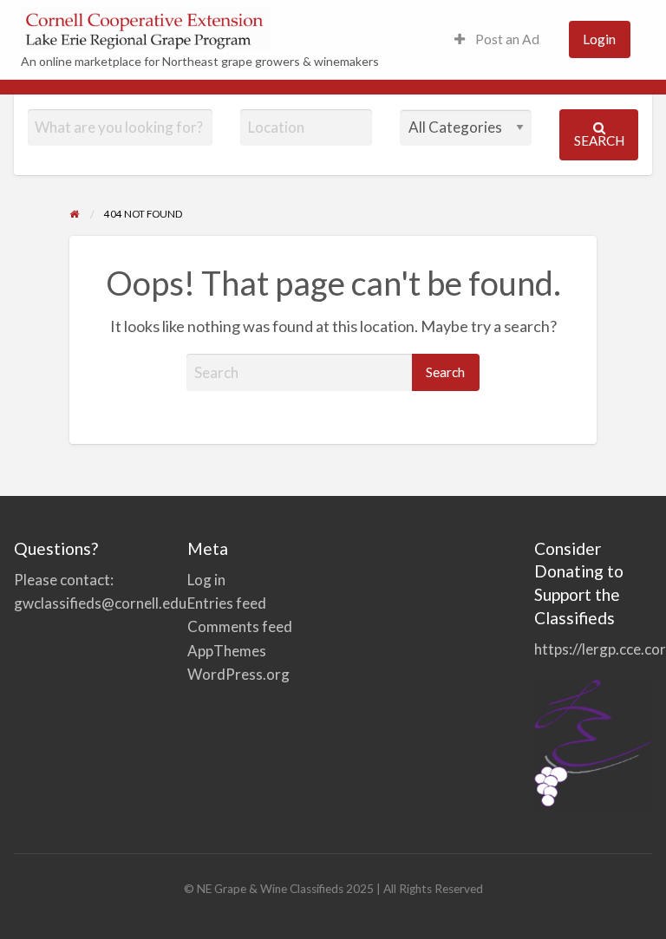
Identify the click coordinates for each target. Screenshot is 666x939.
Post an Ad (506, 39)
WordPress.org (238, 674)
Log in (206, 580)
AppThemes (226, 651)
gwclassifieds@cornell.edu (100, 603)
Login (599, 39)
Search (599, 140)
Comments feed (239, 626)
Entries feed (226, 603)
